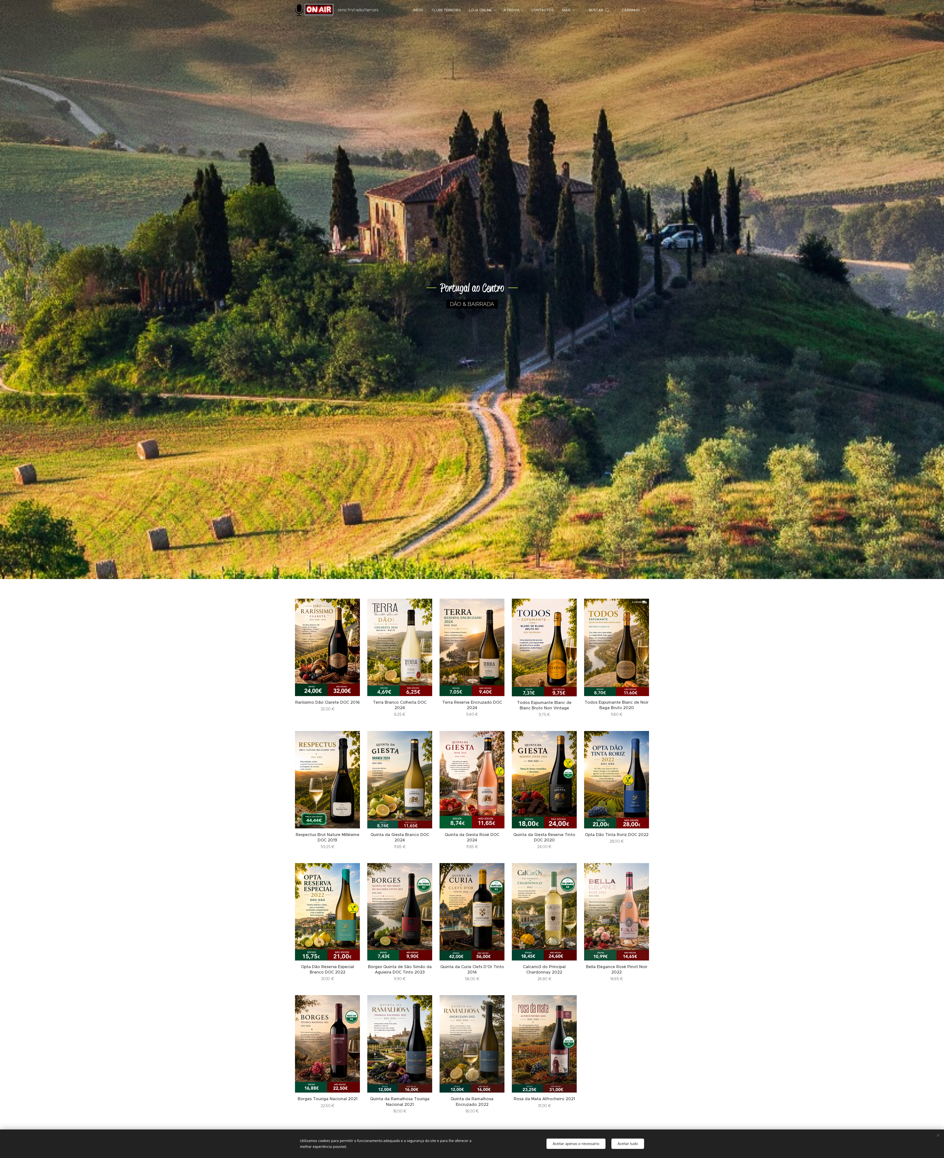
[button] (599, 10)
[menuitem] (418, 10)
